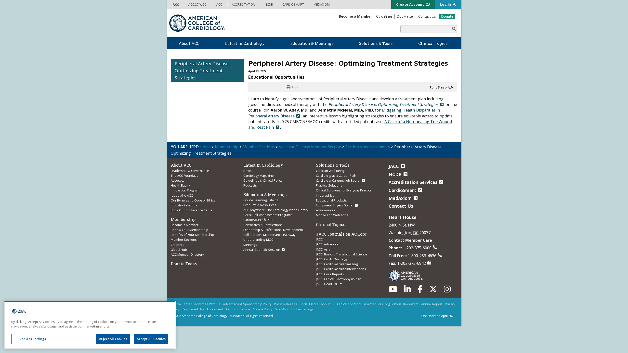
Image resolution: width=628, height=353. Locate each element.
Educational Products (331, 200)
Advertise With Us (207, 304)
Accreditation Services (413, 182)
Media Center (182, 304)
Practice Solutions (329, 185)
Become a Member (184, 225)
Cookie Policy (262, 309)
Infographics (325, 195)
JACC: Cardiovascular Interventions (341, 269)
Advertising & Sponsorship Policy (247, 304)
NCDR (395, 174)
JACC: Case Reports (330, 274)
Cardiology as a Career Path (336, 175)
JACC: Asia (323, 249)
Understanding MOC (258, 239)
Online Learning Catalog (260, 200)
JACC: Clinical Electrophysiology (338, 279)
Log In (446, 4)
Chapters (177, 244)
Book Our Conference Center (192, 210)
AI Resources (325, 210)
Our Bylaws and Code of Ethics (193, 200)
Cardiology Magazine (258, 175)
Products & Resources (259, 205)
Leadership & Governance (190, 170)
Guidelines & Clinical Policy (262, 180)
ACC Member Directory (187, 254)
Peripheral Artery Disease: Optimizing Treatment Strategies (202, 71)
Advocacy (177, 180)
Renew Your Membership (189, 229)
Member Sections (259, 147)
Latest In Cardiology (263, 165)
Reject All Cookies (113, 339)
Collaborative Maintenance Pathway (269, 234)
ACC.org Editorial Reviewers (398, 304)
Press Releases (285, 304)
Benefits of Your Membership (192, 234)
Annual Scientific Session (261, 249)
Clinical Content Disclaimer (356, 304)
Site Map (281, 309)
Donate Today (184, 263)
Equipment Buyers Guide (334, 205)
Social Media (309, 304)
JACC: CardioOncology (331, 259)
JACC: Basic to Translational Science (341, 254)
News (247, 170)
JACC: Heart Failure (329, 284)
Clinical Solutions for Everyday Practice (344, 190)
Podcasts (250, 185)
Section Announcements (367, 147)
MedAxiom (400, 198)
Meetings (250, 244)
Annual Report (431, 304)
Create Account (410, 4)
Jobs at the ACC (182, 195)
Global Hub (179, 249)
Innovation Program (185, 190)
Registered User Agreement (202, 309)
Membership (226, 147)
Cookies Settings (33, 339)
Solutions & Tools (333, 165)
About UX (327, 304)
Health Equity (180, 185)
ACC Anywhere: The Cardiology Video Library (275, 210)
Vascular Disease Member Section (310, 147)
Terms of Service (238, 309)
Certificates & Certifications (263, 225)
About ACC (181, 165)
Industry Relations (184, 205)
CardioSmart (402, 190)
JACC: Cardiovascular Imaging (337, 264)
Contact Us (401, 206)
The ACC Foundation (185, 175)
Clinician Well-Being (330, 170)
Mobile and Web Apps (332, 215)
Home (205, 147)
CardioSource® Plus (258, 219)
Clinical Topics (330, 224)
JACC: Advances (327, 244)
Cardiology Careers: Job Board (338, 180)
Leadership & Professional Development (273, 229)
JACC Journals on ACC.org (341, 234)
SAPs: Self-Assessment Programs (267, 215)
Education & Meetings (265, 194)
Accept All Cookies (151, 339)
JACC (319, 239)
